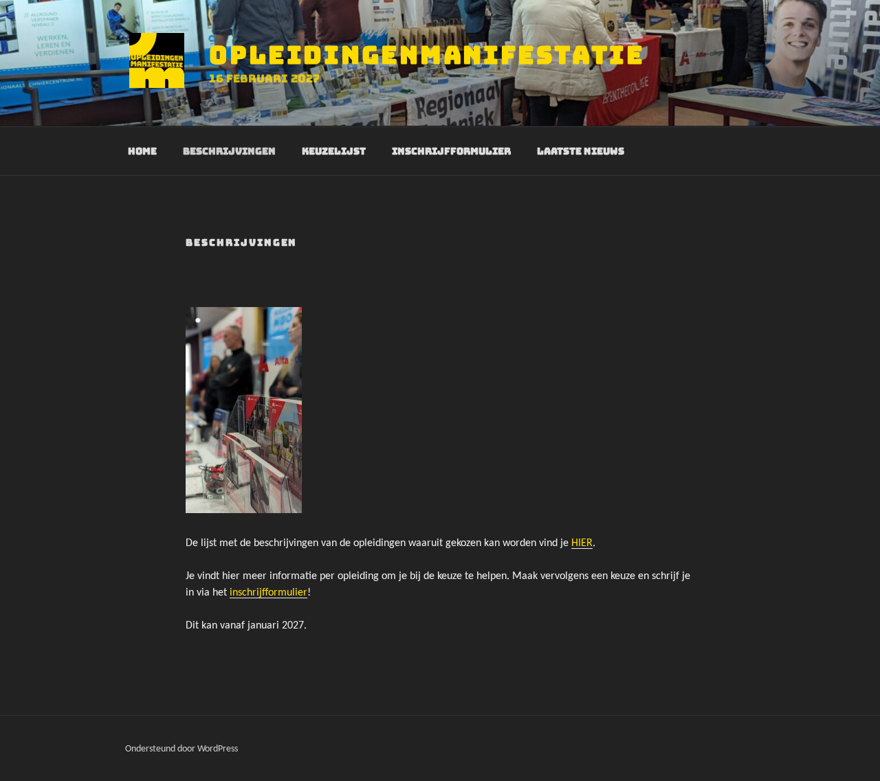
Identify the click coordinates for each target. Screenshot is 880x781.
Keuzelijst (334, 151)
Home (142, 151)
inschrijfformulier (268, 592)
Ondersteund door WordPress (181, 749)
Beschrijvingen (229, 151)
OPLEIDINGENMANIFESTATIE (427, 54)
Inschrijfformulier (451, 151)
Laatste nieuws (580, 151)
